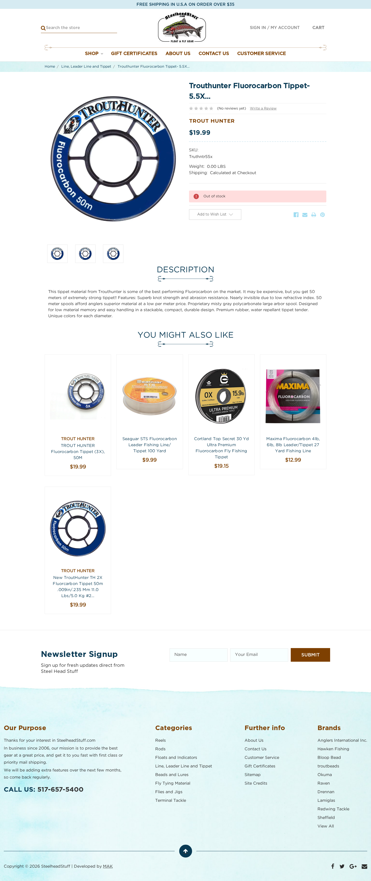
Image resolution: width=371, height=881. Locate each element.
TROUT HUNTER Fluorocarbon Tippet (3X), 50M (78, 452)
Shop (92, 53)
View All (325, 826)
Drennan (325, 792)
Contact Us (214, 53)
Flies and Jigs (168, 792)
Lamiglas (326, 801)
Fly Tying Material (172, 783)
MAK (108, 867)
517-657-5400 (60, 789)
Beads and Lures (172, 775)
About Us (178, 53)
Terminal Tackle (170, 801)
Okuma (324, 775)
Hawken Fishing (333, 749)
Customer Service (261, 53)
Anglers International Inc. (342, 740)
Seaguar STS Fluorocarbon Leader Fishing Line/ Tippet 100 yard (149, 445)
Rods (160, 749)
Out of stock (78, 401)
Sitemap (253, 775)
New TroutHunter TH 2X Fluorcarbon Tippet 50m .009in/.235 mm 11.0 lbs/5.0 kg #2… (78, 587)
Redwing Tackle (333, 809)
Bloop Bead (329, 758)
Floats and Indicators (176, 758)
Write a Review (263, 108)
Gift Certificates (134, 53)
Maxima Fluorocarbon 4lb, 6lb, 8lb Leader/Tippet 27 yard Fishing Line (293, 445)
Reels (160, 740)
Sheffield (326, 818)
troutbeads (328, 766)
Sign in (258, 28)
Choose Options (221, 401)
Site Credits (256, 783)
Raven (323, 783)
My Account (285, 28)
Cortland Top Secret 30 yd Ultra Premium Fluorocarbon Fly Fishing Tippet (221, 448)
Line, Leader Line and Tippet (183, 766)
